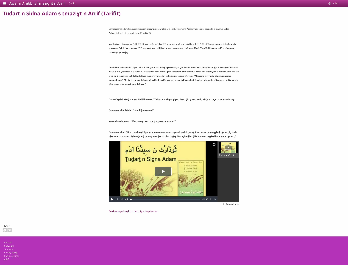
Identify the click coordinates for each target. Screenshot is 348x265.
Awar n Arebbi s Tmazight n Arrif (37, 3)
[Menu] (6, 3)
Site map (8, 249)
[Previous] (116, 199)
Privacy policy (10, 252)
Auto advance (232, 204)
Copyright (9, 245)
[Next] (121, 199)
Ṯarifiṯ (334, 3)
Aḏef (6, 259)
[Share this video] (214, 144)
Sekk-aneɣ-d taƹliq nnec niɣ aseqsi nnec (133, 211)
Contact (8, 242)
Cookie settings (11, 256)
